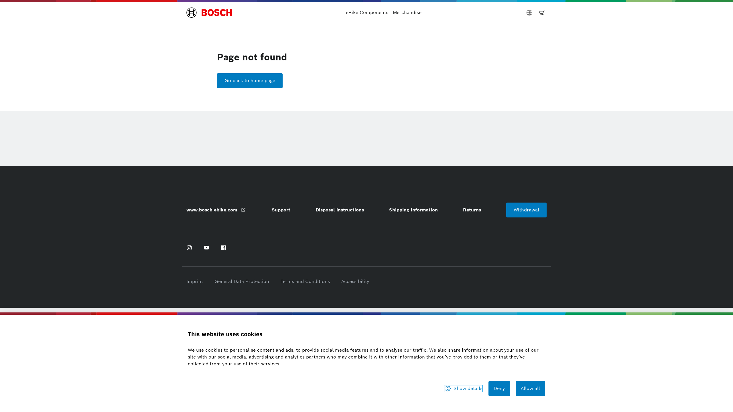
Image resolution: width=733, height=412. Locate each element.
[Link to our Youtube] (206, 248)
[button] (209, 12)
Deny (499, 388)
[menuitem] (367, 12)
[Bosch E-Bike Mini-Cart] (542, 12)
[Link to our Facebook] (223, 248)
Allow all (530, 388)
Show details (468, 388)
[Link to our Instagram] (189, 248)
